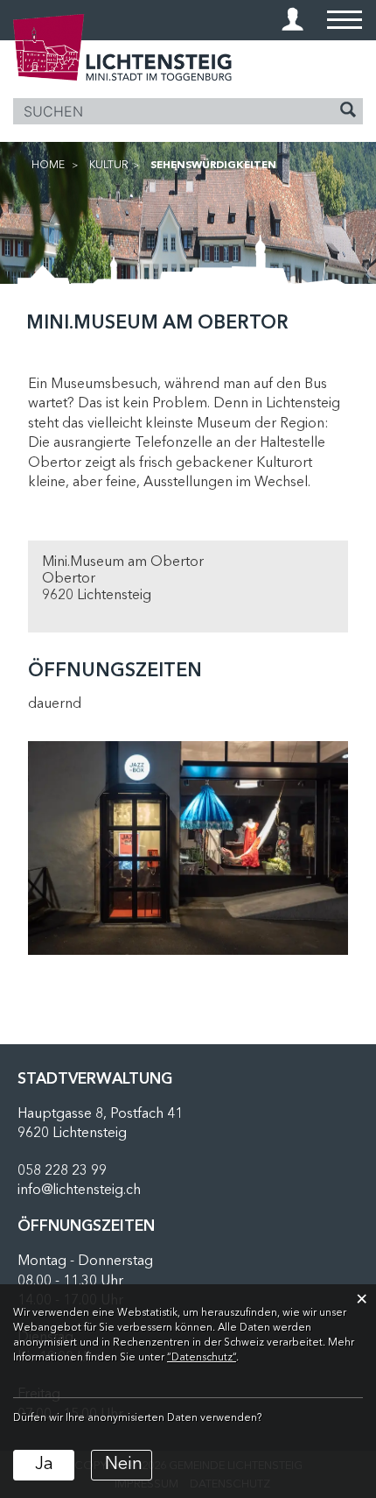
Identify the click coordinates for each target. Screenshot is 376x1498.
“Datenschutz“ (201, 1358)
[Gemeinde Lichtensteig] (122, 47)
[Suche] (348, 112)
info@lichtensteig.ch (79, 1191)
